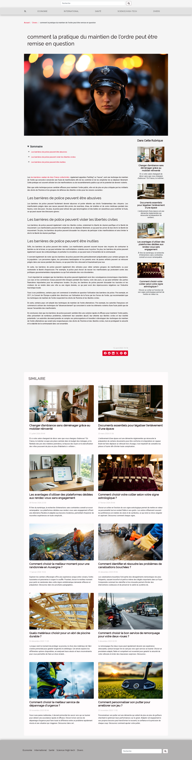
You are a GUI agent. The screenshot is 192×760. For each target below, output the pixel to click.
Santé (98, 11)
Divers (156, 11)
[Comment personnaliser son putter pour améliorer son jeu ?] (130, 680)
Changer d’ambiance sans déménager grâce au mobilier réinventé (151, 168)
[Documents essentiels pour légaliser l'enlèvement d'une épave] (150, 191)
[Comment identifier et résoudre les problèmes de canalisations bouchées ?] (130, 542)
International (71, 11)
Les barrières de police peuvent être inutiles (48, 162)
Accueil (27, 23)
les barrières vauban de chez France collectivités (50, 177)
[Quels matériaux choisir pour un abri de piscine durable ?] (61, 611)
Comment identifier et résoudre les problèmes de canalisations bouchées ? (130, 565)
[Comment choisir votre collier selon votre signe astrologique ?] (150, 270)
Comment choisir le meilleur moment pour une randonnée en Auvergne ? (59, 565)
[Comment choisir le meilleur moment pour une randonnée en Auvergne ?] (61, 542)
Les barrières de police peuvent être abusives (49, 152)
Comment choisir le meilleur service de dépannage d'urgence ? (54, 703)
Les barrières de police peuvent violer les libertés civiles (53, 157)
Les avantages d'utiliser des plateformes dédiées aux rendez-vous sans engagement (151, 245)
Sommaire (36, 146)
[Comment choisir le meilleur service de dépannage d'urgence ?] (61, 680)
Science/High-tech (127, 11)
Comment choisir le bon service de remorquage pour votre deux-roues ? (129, 634)
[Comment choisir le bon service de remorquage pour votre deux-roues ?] (130, 611)
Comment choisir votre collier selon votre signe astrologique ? (151, 284)
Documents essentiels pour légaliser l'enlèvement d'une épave (151, 205)
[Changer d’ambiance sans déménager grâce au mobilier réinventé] (150, 154)
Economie (42, 11)
